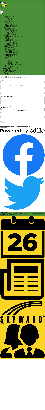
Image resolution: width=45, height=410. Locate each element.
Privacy (8, 123)
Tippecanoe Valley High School (10, 26)
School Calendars (8, 17)
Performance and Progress (9, 47)
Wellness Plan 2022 (10, 63)
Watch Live (9, 56)
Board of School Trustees (9, 28)
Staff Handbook (10, 60)
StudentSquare (7, 38)
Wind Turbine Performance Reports (11, 34)
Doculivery (9, 61)
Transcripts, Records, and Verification (11, 52)
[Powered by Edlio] (22, 132)
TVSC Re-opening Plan (9, 73)
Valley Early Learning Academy (10, 71)
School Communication (9, 21)
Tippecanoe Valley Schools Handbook (11, 40)
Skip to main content (4, 0)
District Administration (9, 18)
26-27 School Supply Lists (9, 39)
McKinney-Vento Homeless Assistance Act (12, 45)
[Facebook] (24, 175)
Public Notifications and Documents (11, 30)
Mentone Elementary (8, 24)
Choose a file (20, 110)
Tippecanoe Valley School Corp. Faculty (14, 64)
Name (1, 80)
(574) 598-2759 (20, 126)
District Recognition (8, 19)
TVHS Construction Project (12, 31)
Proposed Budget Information (10, 29)
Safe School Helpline (26, 126)
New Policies (9, 44)
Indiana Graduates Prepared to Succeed (11, 51)
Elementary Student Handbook (12, 43)
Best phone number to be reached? (6, 91)
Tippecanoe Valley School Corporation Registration (14, 36)
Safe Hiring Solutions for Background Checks (13, 67)
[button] (6, 15)
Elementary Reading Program (10, 49)
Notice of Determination (11, 32)
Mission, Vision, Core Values (10, 16)
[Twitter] (24, 209)
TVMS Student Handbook (11, 42)
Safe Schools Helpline (9, 20)
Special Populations (8, 50)
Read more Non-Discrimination (5, 215)
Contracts (6, 65)
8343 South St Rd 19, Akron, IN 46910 (7, 126)
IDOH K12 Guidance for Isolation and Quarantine (13, 74)
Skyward (6, 48)
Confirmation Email (4, 115)
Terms (11, 123)
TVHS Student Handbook (11, 41)
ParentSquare (7, 37)
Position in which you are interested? (7, 96)
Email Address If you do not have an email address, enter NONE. (12, 85)
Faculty (6, 59)
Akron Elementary (8, 23)
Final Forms (7, 57)
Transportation (7, 69)
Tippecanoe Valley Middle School (11, 25)
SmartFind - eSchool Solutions (12, 62)
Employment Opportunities (9, 66)
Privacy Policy (9, 33)
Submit (2, 121)
